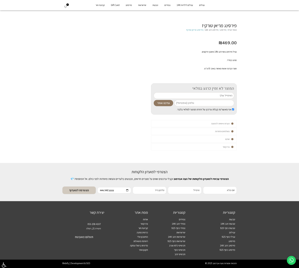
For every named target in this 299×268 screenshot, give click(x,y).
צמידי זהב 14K (178, 223)
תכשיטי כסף (179, 250)
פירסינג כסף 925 (227, 250)
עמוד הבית (232, 29)
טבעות (155, 5)
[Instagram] (80, 254)
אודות (145, 219)
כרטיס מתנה (142, 232)
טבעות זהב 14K (228, 223)
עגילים (202, 5)
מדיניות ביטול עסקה (139, 245)
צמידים (167, 5)
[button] (73, 6)
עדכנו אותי (163, 103)
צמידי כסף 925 (178, 228)
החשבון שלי (142, 236)
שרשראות (142, 5)
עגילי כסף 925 (228, 236)
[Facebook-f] (88, 254)
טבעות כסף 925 (227, 228)
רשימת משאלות (140, 241)
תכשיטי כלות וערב (177, 245)
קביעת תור (100, 5)
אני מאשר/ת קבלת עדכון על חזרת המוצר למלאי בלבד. (204, 109)
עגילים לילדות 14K (185, 5)
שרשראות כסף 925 (176, 241)
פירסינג (129, 5)
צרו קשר (144, 223)
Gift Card (115, 5)
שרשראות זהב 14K (176, 236)
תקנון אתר (143, 250)
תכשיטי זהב (180, 254)
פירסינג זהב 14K (211, 29)
